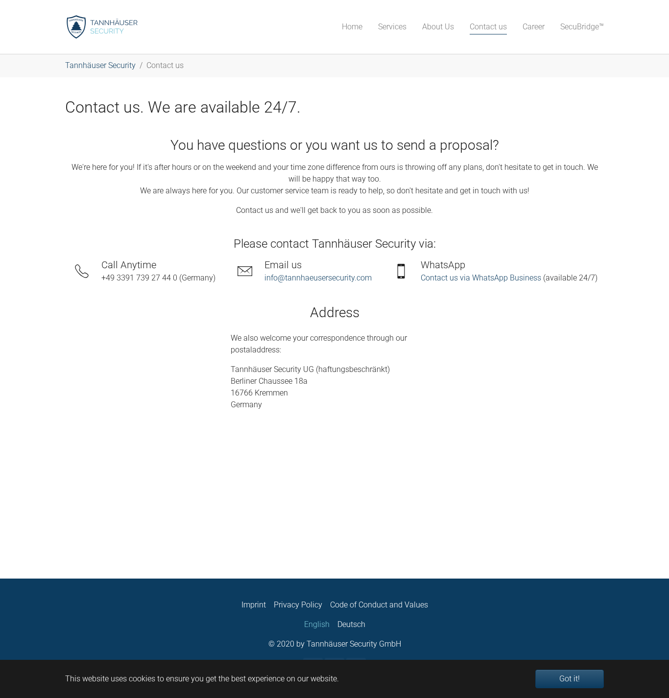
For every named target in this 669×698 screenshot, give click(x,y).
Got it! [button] (569, 678)
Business (525, 277)
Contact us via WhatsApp (465, 277)
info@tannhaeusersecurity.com (318, 277)
